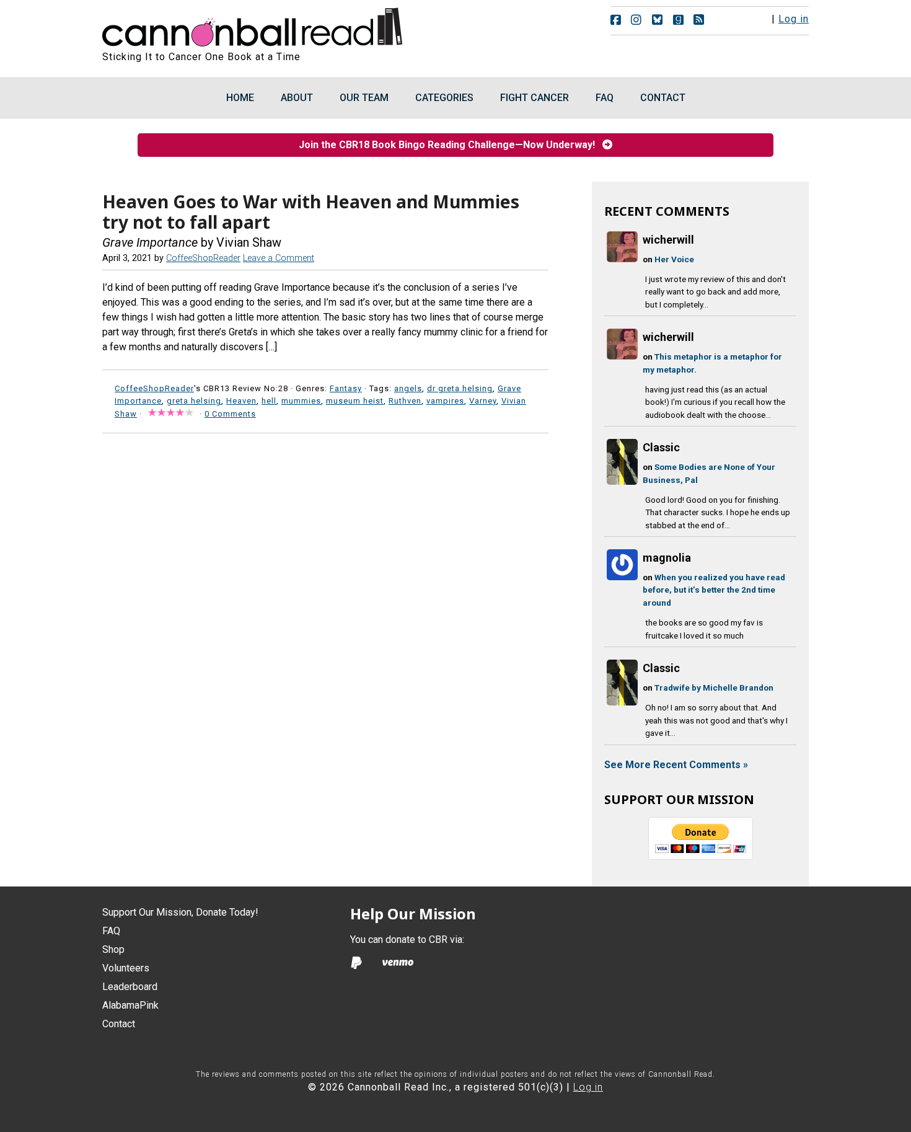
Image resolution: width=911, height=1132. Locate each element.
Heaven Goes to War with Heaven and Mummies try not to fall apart (310, 212)
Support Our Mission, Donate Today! (180, 912)
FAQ (111, 931)
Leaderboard (129, 987)
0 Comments (230, 413)
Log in (793, 19)
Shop (113, 949)
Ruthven (405, 400)
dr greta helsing (460, 388)
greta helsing (194, 400)
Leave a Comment (278, 258)
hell (269, 400)
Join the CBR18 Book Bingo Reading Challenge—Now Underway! (450, 145)
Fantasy (346, 388)
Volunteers (125, 968)
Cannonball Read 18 (252, 25)
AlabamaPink (130, 1005)
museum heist (355, 400)
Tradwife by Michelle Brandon (713, 687)
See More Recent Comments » (676, 765)
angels (408, 388)
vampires (445, 400)
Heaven (241, 400)
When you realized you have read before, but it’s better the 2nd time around (714, 590)
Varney (482, 400)
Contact (118, 1024)
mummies (301, 400)
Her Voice (674, 259)
